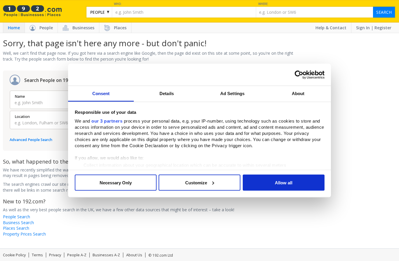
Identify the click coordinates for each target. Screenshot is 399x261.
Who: (118, 4)
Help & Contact (330, 27)
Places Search (16, 228)
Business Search (18, 222)
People (46, 27)
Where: (263, 4)
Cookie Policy (14, 255)
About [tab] (298, 93)
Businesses (83, 27)
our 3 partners (106, 121)
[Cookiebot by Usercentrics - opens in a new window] (299, 74)
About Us (134, 255)
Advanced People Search (31, 139)
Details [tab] (166, 93)
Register (382, 27)
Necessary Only (116, 182)
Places (120, 27)
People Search (16, 216)
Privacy (55, 255)
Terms (37, 255)
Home (14, 27)
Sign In (363, 27)
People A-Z (76, 255)
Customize (196, 182)
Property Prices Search (24, 234)
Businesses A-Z (106, 255)
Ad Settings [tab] (232, 93)
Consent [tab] (101, 93)
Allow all (283, 182)
